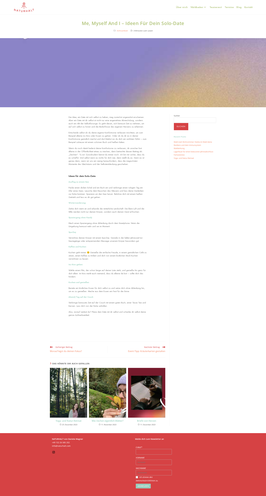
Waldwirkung (179, 148)
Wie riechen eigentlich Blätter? (107, 420)
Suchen (177, 115)
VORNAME (140, 457)
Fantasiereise (179, 155)
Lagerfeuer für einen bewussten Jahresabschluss (193, 151)
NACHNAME (141, 468)
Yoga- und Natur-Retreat (68, 420)
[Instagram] (53, 453)
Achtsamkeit (122, 30)
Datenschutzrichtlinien (146, 480)
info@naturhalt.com (61, 446)
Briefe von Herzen (146, 420)
